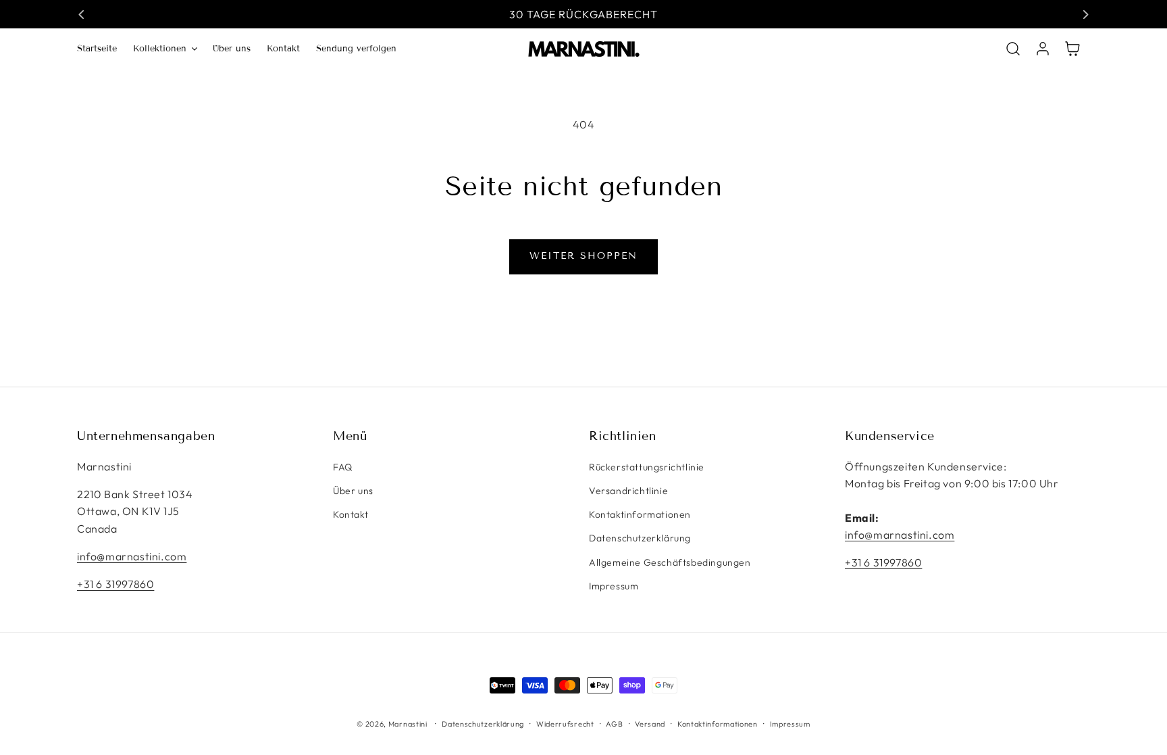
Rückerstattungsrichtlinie (646, 467)
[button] (165, 49)
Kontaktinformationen (640, 514)
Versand (650, 724)
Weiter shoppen (583, 256)
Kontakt (350, 514)
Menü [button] (350, 436)
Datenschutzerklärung (640, 538)
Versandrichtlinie (628, 491)
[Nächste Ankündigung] (1085, 14)
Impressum (613, 586)
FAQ (343, 467)
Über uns (353, 491)
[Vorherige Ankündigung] (82, 14)
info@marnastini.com (131, 556)
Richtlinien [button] (622, 436)
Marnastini (407, 724)
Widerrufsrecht (565, 724)
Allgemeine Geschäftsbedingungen (670, 562)
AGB (614, 724)
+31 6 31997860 (115, 584)
